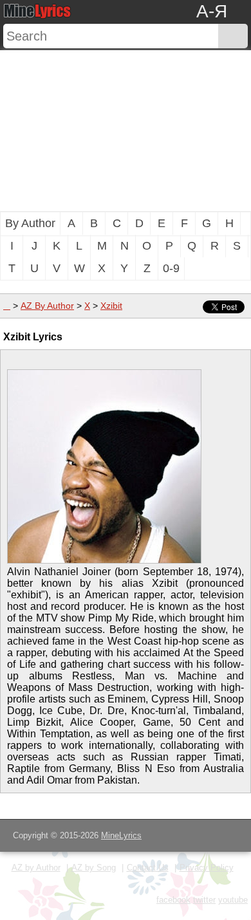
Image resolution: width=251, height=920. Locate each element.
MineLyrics (121, 835)
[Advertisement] (125, 130)
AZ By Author (47, 305)
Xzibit (111, 305)
